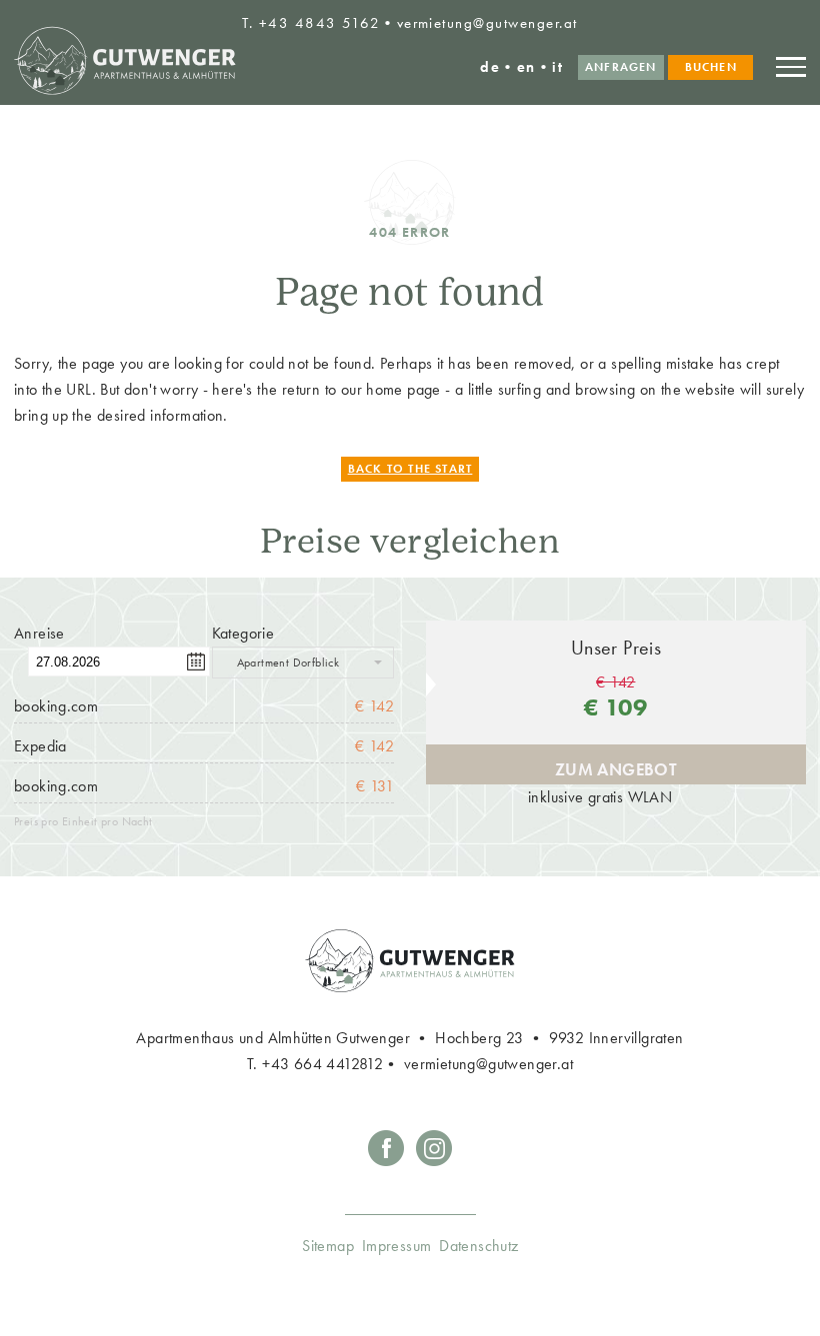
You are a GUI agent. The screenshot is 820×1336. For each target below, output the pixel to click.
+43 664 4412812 (322, 1064)
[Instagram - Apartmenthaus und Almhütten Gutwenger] (434, 1161)
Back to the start (410, 469)
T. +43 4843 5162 (311, 22)
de (490, 66)
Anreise (39, 634)
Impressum (397, 1246)
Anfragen (621, 67)
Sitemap (328, 1246)
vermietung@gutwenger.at (487, 22)
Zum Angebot (616, 769)
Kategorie (243, 634)
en (526, 66)
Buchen (711, 67)
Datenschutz (478, 1246)
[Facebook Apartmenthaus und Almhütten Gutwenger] (386, 1161)
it (557, 66)
